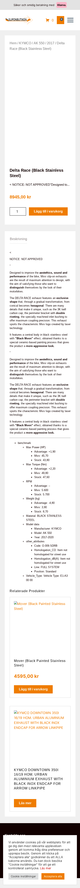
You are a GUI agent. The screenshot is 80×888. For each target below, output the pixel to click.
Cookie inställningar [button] (23, 876)
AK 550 (39, 43)
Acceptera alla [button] (53, 876)
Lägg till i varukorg (48, 211)
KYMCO (25, 43)
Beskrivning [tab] (18, 239)
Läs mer (25, 803)
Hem (13, 43)
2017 (50, 43)
